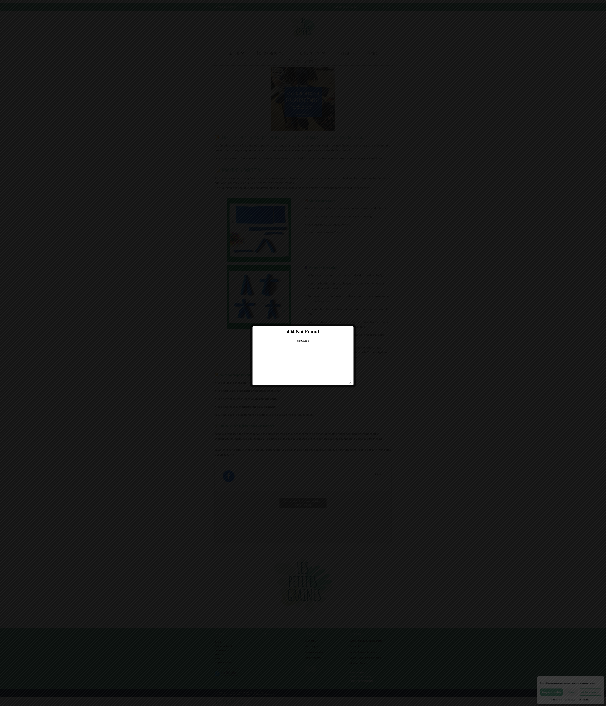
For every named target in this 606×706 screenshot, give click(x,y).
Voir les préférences (590, 692)
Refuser (571, 692)
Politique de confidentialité (578, 699)
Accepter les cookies (551, 692)
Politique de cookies (559, 699)
